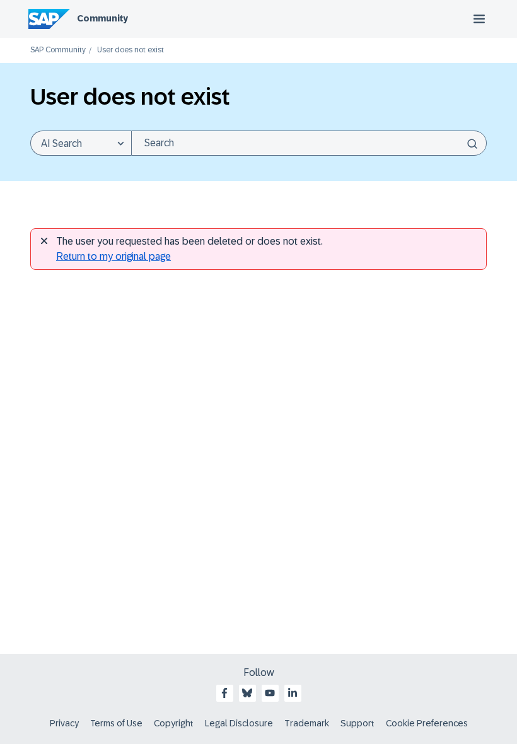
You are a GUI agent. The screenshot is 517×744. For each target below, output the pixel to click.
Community (102, 18)
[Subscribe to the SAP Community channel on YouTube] (270, 693)
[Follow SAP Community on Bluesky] (247, 693)
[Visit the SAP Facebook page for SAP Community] (224, 693)
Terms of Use (116, 723)
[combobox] (309, 143)
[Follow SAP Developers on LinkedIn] (293, 693)
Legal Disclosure (239, 723)
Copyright (174, 723)
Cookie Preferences (427, 723)
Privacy (64, 723)
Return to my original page (113, 256)
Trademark (306, 723)
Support (357, 723)
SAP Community (58, 50)
